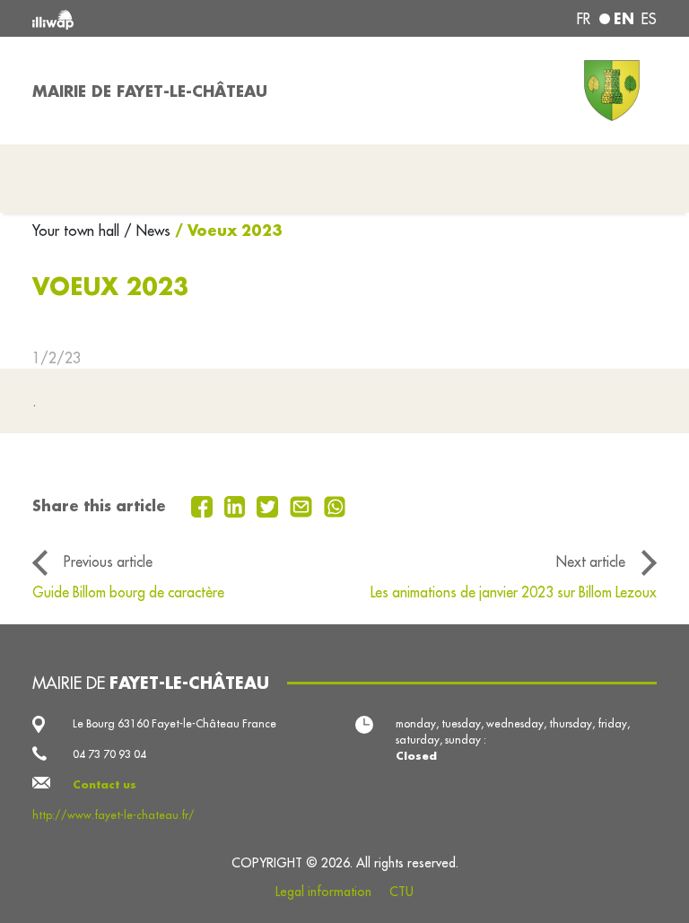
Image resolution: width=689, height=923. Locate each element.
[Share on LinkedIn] (237, 505)
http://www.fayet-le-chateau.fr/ (113, 815)
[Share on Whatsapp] (335, 505)
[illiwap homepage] (156, 18)
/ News (147, 230)
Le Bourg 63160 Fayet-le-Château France (174, 723)
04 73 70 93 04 (109, 754)
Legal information (323, 892)
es (649, 19)
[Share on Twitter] (269, 505)
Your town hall (78, 230)
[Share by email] (303, 505)
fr (583, 19)
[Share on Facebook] (204, 505)
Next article (590, 561)
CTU (401, 892)
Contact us (104, 784)
